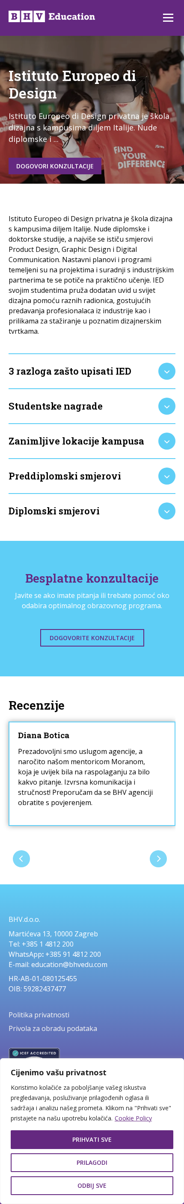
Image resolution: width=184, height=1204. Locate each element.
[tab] (92, 371)
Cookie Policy (133, 1118)
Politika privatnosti (39, 1014)
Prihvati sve (92, 1139)
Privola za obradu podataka (53, 1028)
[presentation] (21, 858)
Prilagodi (92, 1162)
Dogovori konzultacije (55, 166)
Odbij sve (92, 1185)
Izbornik (167, 18)
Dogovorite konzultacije (92, 638)
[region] (92, 1131)
